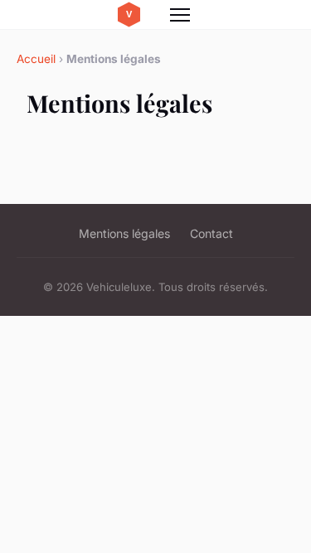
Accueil (36, 58)
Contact (211, 233)
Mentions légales (124, 233)
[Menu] (180, 15)
